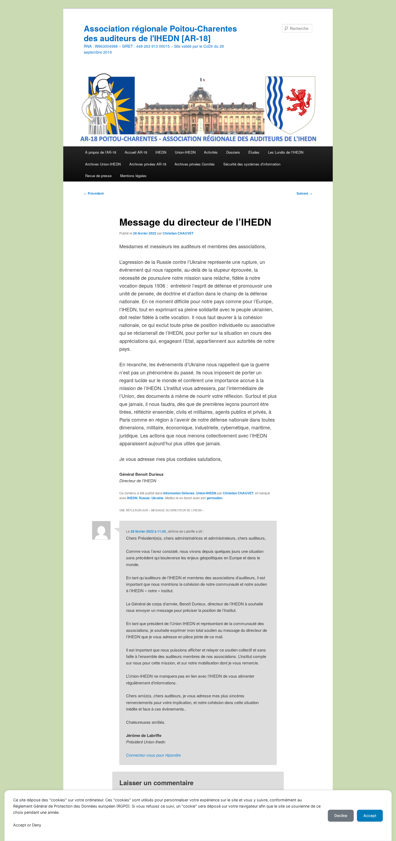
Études (253, 152)
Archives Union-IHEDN (103, 164)
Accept (369, 815)
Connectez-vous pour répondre (153, 755)
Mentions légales (133, 175)
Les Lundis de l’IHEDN (285, 152)
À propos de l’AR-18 (100, 152)
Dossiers (233, 152)
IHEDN (160, 152)
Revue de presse (98, 175)
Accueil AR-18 (136, 152)
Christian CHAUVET (178, 233)
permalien (214, 497)
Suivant (304, 193)
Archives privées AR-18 (147, 164)
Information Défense (178, 493)
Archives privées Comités (195, 164)
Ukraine (157, 497)
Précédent (94, 193)
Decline (340, 815)
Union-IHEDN (185, 152)
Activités (211, 152)
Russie (144, 497)
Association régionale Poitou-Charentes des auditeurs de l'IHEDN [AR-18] (160, 33)
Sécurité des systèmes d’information (251, 164)
